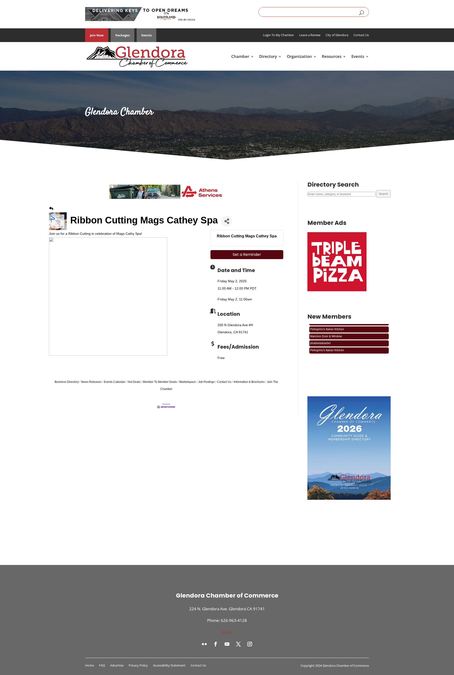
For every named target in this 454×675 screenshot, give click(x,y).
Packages (122, 35)
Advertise (116, 665)
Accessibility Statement (169, 665)
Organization (299, 56)
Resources (331, 56)
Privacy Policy (138, 665)
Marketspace (187, 382)
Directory (268, 56)
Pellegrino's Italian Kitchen (327, 324)
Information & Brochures (249, 382)
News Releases (91, 382)
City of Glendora (337, 35)
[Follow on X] (238, 644)
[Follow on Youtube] (227, 644)
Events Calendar (114, 382)
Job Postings (206, 382)
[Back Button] (51, 208)
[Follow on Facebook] (215, 644)
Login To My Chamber (278, 35)
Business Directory (67, 382)
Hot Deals (134, 382)
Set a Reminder (247, 254)
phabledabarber (320, 338)
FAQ (102, 665)
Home (89, 665)
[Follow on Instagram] (249, 644)
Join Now (97, 35)
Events (146, 35)
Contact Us (361, 35)
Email (227, 632)
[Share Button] (226, 221)
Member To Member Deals (160, 382)
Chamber (240, 56)
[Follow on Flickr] (204, 644)
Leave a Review (309, 35)
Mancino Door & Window (326, 331)
